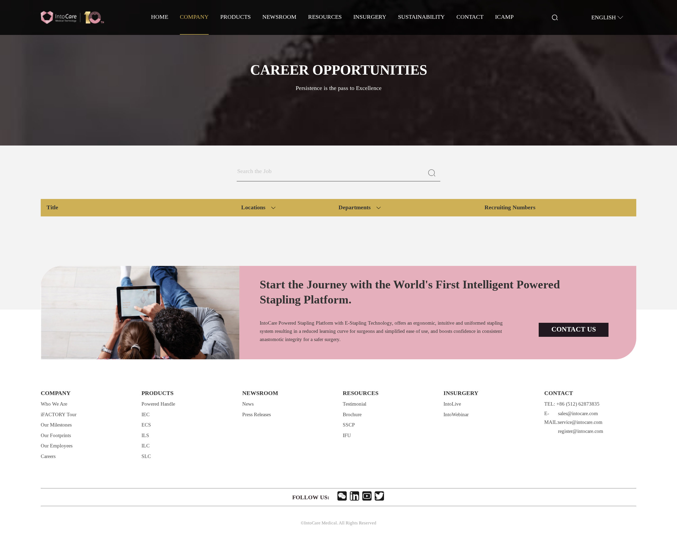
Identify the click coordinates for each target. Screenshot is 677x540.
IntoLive (452, 404)
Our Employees (56, 446)
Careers (48, 456)
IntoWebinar (456, 415)
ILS (145, 435)
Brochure (352, 415)
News (248, 404)
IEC (145, 415)
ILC (145, 446)
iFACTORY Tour (58, 415)
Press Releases (256, 415)
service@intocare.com (580, 422)
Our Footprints (56, 435)
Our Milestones (56, 425)
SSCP (349, 425)
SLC (146, 456)
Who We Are (54, 404)
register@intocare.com (580, 431)
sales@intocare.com (578, 413)
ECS (146, 425)
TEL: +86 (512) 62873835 (572, 404)
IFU (347, 435)
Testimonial (354, 404)
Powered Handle (158, 404)
